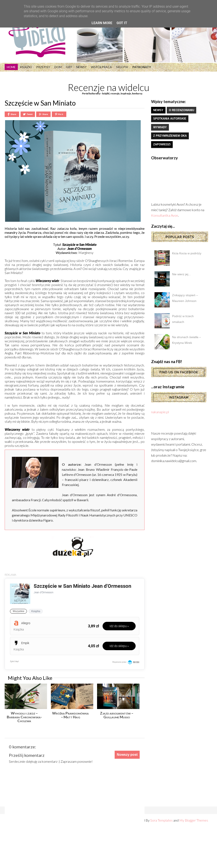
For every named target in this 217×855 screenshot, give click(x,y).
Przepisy (43, 67)
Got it (122, 23)
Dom (58, 67)
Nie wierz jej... (181, 274)
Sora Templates (161, 820)
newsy (158, 110)
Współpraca (101, 67)
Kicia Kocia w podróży (186, 253)
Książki (26, 67)
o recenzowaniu (181, 110)
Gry (69, 67)
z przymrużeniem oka (170, 135)
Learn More (102, 23)
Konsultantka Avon (164, 215)
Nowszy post (127, 754)
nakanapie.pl (160, 412)
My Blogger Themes (193, 820)
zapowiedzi (162, 144)
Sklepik (122, 67)
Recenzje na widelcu (108, 87)
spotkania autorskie (169, 118)
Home (11, 67)
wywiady (160, 127)
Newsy (81, 67)
